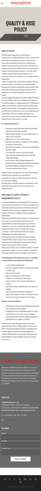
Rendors (19, 487)
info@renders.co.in (10, 420)
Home (26, 36)
